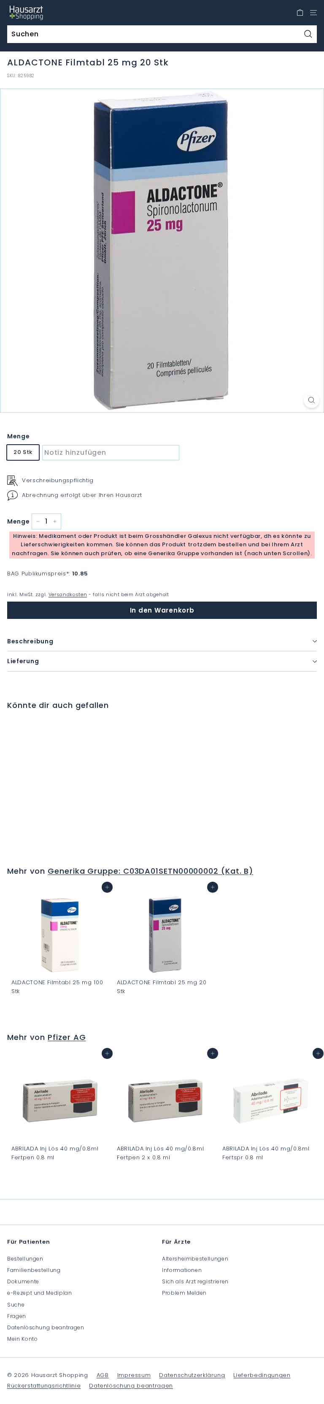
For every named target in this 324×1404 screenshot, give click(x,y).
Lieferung (23, 661)
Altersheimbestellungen (195, 1258)
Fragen (16, 1316)
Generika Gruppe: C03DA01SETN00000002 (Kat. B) (150, 871)
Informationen (182, 1270)
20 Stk (23, 452)
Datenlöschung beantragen (45, 1327)
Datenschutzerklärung (192, 1375)
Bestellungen (25, 1258)
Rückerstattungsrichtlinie (44, 1386)
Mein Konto (22, 1338)
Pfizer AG (67, 1037)
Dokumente (23, 1281)
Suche (15, 1304)
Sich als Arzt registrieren (195, 1281)
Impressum (134, 1375)
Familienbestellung (34, 1270)
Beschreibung (30, 641)
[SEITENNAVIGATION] (313, 12)
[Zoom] (311, 400)
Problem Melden (184, 1292)
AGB (103, 1375)
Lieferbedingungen (261, 1375)
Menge (18, 436)
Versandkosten (68, 594)
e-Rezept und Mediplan (39, 1292)
